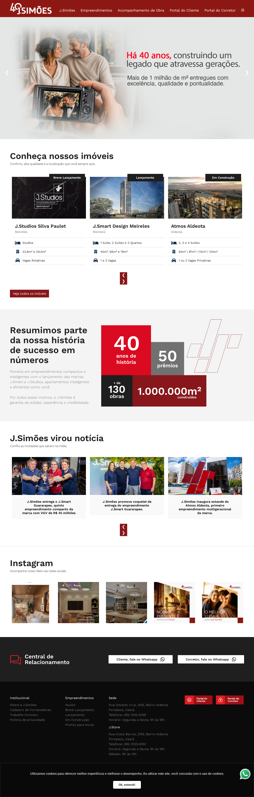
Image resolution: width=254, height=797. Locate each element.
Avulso (70, 705)
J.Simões (67, 10)
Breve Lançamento (79, 710)
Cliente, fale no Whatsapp (138, 659)
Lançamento (75, 715)
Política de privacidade (27, 720)
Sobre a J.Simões (23, 705)
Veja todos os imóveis (29, 293)
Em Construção (77, 720)
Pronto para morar (79, 725)
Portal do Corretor (220, 10)
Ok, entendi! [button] (127, 784)
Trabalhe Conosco (24, 715)
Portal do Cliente (184, 10)
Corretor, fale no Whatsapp (209, 659)
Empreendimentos (96, 10)
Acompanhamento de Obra (141, 10)
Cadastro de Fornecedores (30, 710)
